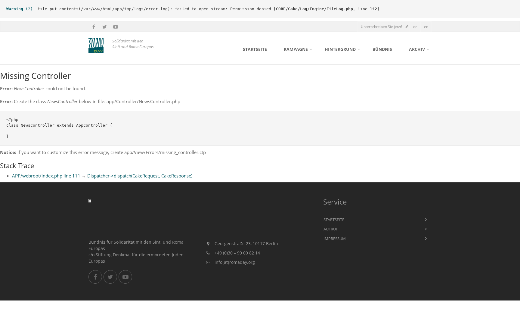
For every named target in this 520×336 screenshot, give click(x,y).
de (415, 26)
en (426, 26)
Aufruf (330, 229)
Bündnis (382, 49)
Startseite (255, 49)
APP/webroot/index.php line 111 (46, 176)
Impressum (334, 238)
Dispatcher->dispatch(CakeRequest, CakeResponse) (139, 176)
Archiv (417, 49)
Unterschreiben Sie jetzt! (381, 26)
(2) (19, 9)
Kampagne (296, 49)
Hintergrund (340, 49)
